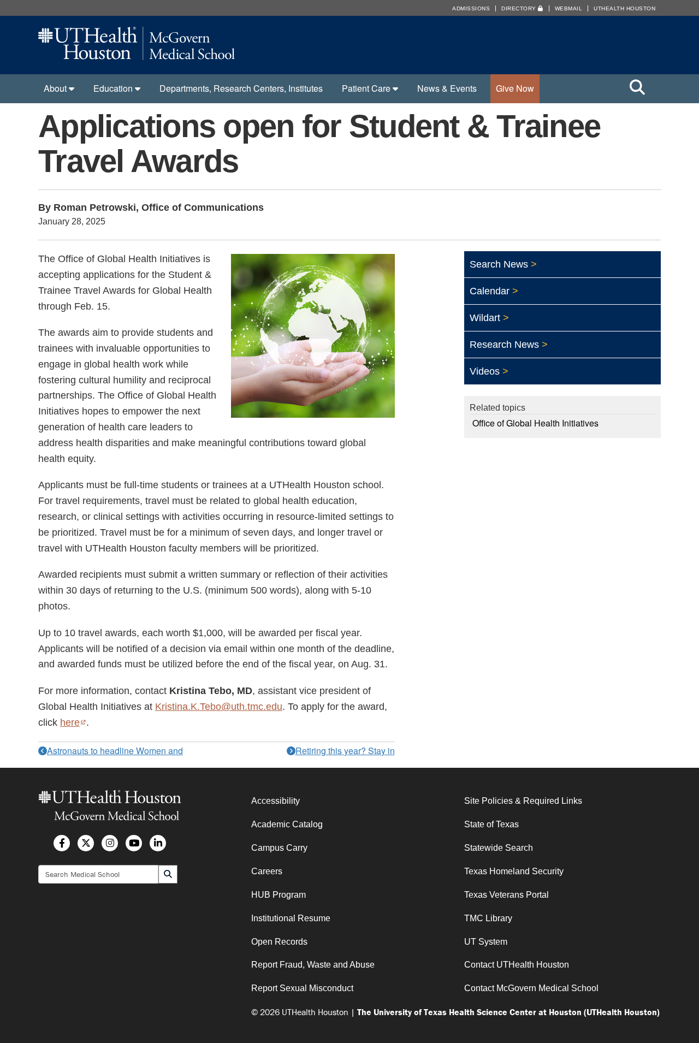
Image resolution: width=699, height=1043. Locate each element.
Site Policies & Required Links (523, 800)
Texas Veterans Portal (506, 894)
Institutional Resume (290, 918)
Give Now (515, 88)
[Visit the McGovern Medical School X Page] (86, 843)
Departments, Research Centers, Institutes (241, 88)
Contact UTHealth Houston (516, 964)
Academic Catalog (287, 824)
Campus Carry (279, 847)
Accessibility (275, 800)
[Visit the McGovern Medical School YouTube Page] (134, 843)
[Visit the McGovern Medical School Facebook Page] (62, 843)
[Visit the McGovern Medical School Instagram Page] (110, 843)
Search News (499, 264)
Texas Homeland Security (514, 871)
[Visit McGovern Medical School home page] (136, 56)
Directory (519, 8)
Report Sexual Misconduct (302, 988)
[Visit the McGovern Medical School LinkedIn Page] (158, 843)
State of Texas (491, 824)
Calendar (490, 291)
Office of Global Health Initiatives (535, 423)
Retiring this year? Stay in (345, 750)
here (73, 722)
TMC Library (488, 918)
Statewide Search (498, 847)
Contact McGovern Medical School (531, 988)
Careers (266, 871)
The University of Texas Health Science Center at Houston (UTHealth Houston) (508, 1011)
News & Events (447, 88)
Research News (504, 344)
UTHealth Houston (624, 8)
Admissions (471, 8)
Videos (485, 371)
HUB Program (278, 894)
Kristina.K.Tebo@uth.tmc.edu (218, 706)
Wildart (485, 317)
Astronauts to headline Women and (115, 750)
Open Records (279, 941)
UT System (485, 941)
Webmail (569, 8)
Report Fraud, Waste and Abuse (313, 964)
